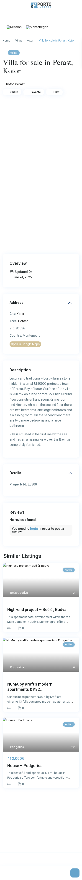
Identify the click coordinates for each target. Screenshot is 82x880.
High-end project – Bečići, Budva (37, 609)
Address (16, 302)
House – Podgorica (25, 765)
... (67, 621)
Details (15, 473)
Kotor (30, 40)
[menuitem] (14, 27)
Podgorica (17, 667)
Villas (18, 40)
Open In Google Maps (25, 344)
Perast (20, 84)
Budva (24, 592)
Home (6, 40)
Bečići (14, 592)
